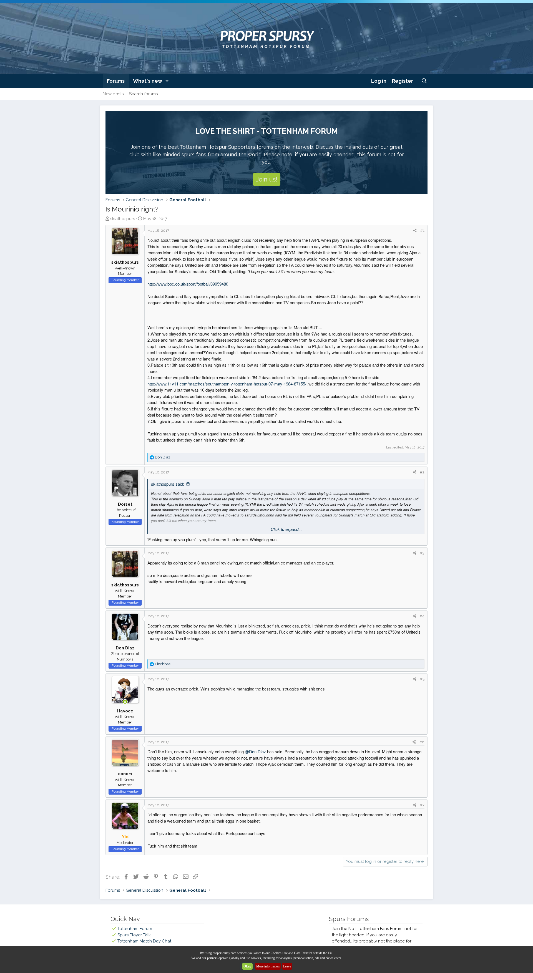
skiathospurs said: (167, 484)
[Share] (414, 230)
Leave (287, 966)
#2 (422, 472)
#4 (422, 616)
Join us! (266, 179)
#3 (422, 553)
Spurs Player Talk (134, 934)
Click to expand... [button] (286, 529)
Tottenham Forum (134, 928)
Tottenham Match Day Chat (144, 941)
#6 (421, 742)
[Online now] (125, 702)
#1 (422, 230)
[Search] (424, 81)
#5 (422, 679)
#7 (422, 805)
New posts (113, 93)
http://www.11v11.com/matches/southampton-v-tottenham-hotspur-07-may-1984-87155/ (230, 384)
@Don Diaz (255, 751)
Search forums (143, 93)
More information (268, 966)
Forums (116, 81)
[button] (167, 81)
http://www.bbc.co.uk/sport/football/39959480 (187, 284)
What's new (147, 81)
